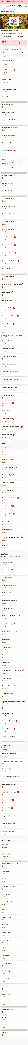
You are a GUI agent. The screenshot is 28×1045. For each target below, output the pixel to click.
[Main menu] (2, 6)
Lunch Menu (15, 49)
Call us (21, 36)
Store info (8, 36)
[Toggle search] (25, 52)
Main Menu (6, 49)
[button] (14, 62)
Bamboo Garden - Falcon (14, 5)
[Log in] (25, 6)
